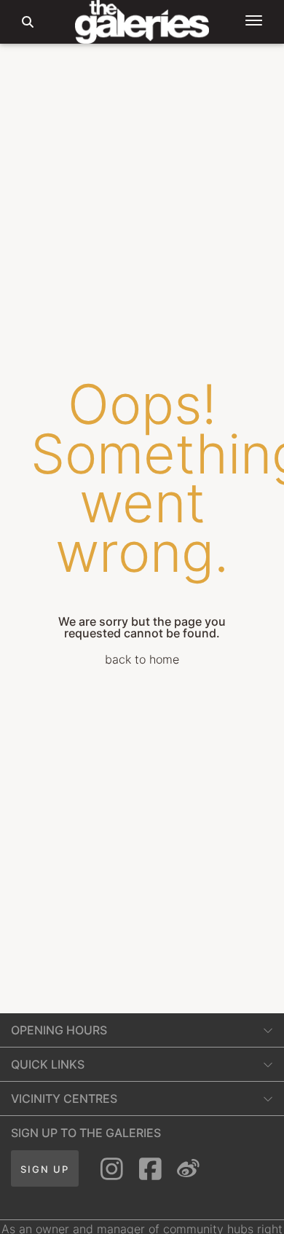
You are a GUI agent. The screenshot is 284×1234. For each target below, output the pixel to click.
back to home (142, 659)
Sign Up (44, 1169)
